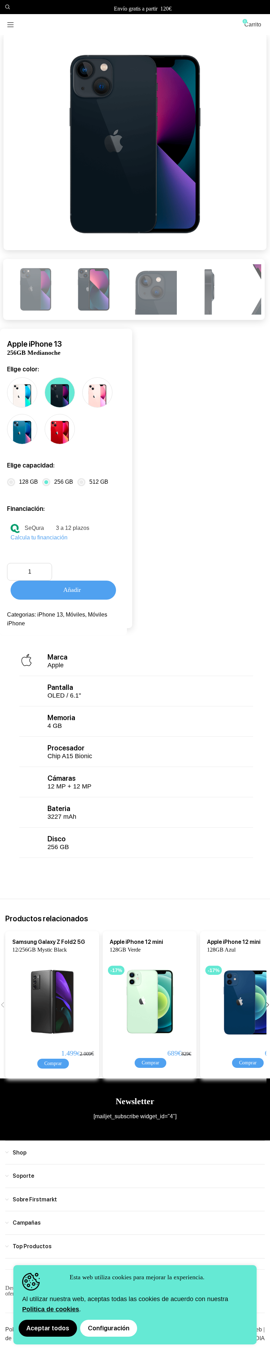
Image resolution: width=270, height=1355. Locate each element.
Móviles (75, 615)
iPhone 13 (50, 615)
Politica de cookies (50, 1309)
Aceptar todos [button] (47, 1328)
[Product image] (46, 1001)
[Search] (7, 7)
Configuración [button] (108, 1328)
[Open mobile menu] (11, 25)
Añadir (72, 589)
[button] (53, 1064)
